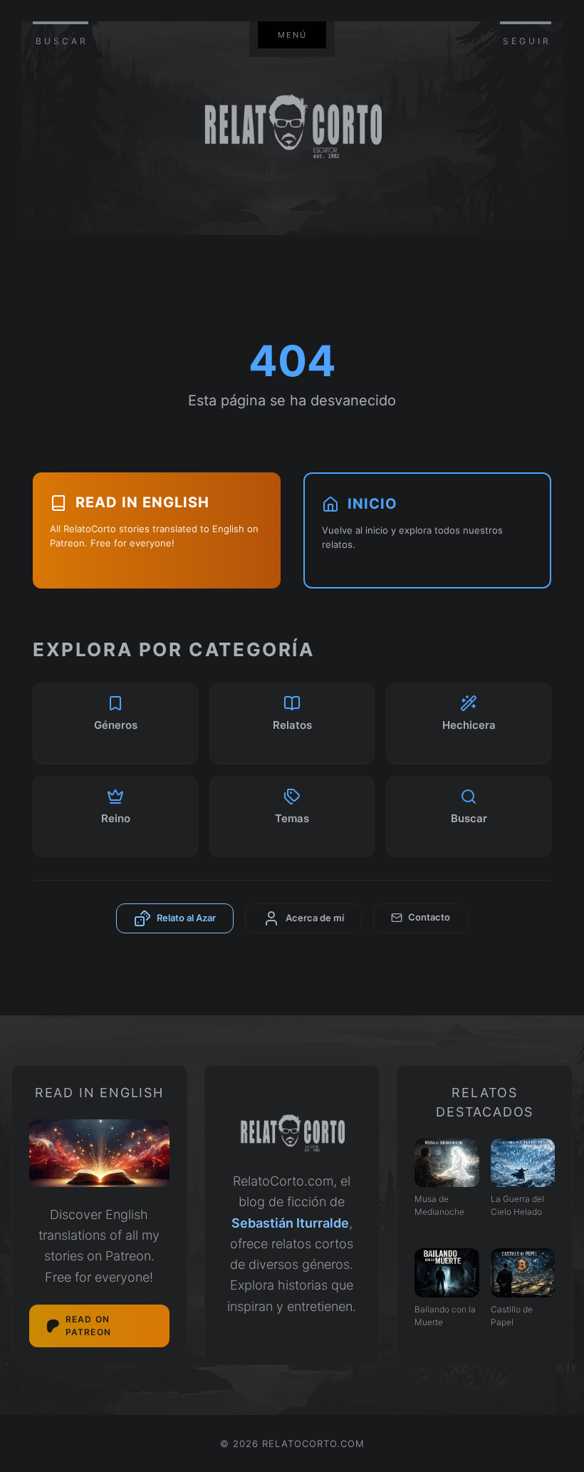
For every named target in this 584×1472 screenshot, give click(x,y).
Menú (292, 35)
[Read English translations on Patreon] (99, 1153)
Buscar (62, 41)
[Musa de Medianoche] (446, 1163)
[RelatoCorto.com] (292, 1134)
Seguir (527, 41)
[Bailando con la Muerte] (446, 1272)
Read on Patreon (88, 1325)
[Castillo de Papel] (523, 1272)
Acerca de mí (315, 917)
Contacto (429, 917)
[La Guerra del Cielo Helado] (523, 1163)
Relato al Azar (186, 917)
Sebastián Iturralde (290, 1223)
